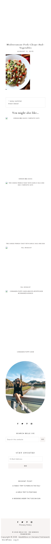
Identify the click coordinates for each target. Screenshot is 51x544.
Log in (16, 540)
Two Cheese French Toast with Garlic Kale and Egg (25, 244)
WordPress (7, 540)
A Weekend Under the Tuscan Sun (26, 498)
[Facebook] (19, 424)
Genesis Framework (29, 533)
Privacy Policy (25, 525)
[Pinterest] (28, 424)
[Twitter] (23, 424)
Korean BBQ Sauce (25, 179)
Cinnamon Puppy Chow (25, 352)
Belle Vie (25, 14)
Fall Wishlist (26, 287)
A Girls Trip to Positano (26, 492)
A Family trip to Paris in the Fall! (26, 486)
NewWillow (23, 537)
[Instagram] (32, 424)
